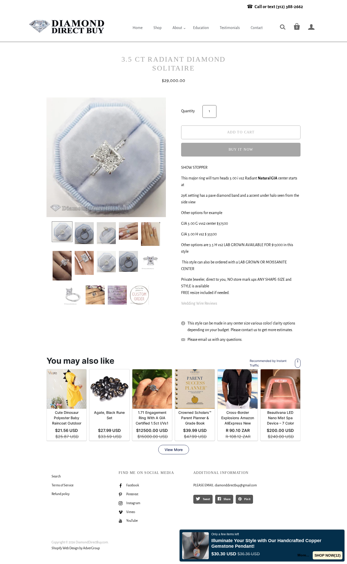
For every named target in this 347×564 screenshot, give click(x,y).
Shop (157, 28)
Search (56, 476)
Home (138, 28)
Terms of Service (62, 485)
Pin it (247, 499)
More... (303, 555)
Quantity (188, 111)
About (177, 28)
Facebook (132, 485)
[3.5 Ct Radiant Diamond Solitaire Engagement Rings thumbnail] (62, 231)
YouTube (132, 521)
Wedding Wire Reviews (199, 303)
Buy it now (241, 149)
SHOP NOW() (327, 555)
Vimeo (130, 512)
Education (201, 28)
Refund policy (61, 494)
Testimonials (230, 28)
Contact (257, 28)
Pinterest (132, 494)
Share (227, 499)
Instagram (133, 503)
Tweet (206, 499)
